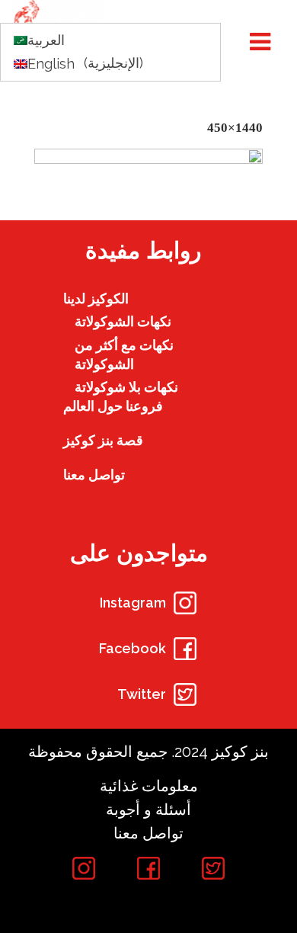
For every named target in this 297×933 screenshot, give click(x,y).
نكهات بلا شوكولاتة (126, 387)
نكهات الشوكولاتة (123, 321)
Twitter (141, 694)
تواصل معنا (94, 474)
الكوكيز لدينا (96, 298)
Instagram (133, 603)
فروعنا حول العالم (113, 406)
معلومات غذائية (149, 786)
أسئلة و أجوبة (148, 809)
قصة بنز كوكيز (103, 440)
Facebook (132, 648)
